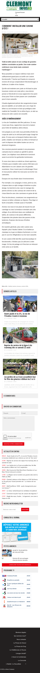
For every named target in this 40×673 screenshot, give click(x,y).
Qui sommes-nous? (20, 636)
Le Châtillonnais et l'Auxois (18, 650)
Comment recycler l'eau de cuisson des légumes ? (22, 493)
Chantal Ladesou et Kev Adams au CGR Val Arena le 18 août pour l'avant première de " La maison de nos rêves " (20, 481)
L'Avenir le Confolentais (19, 657)
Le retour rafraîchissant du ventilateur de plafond (22, 491)
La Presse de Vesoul (19, 643)
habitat (10, 286)
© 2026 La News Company (7, 669)
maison (14, 286)
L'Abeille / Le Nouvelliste (13, 664)
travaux (19, 286)
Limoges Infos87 (21, 653)
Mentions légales (21, 632)
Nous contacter (21, 639)
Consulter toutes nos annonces (20, 565)
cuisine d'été (24, 286)
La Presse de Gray (20, 646)
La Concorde (22, 660)
